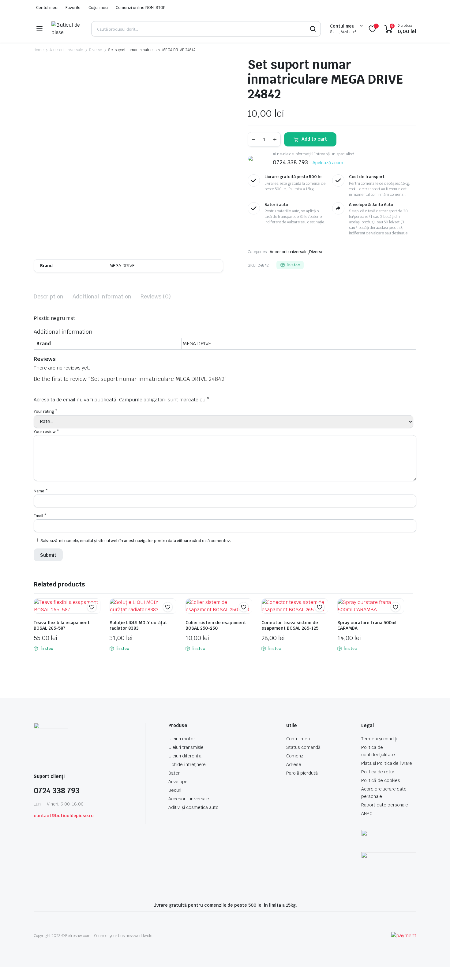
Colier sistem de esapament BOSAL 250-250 (216, 625)
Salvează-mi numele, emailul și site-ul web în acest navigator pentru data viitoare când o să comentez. (135, 540)
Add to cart (314, 139)
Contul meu (47, 7)
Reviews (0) (156, 296)
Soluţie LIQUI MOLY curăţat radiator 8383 (138, 625)
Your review (46, 431)
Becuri (174, 790)
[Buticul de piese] (66, 28)
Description (48, 296)
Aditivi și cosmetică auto (193, 807)
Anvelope (178, 781)
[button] (92, 607)
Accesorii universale (66, 49)
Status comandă (303, 747)
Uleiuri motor (181, 738)
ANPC (366, 813)
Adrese (293, 764)
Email (40, 515)
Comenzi (295, 756)
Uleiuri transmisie (186, 747)
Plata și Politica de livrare (386, 763)
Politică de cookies (380, 780)
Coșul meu (98, 7)
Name (41, 491)
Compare (95, 619)
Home (38, 49)
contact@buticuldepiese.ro (64, 815)
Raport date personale (384, 805)
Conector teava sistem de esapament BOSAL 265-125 (289, 625)
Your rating (46, 411)
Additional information (102, 296)
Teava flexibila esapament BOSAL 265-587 (62, 625)
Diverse (95, 49)
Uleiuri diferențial (185, 756)
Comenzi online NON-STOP (140, 7)
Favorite (73, 7)
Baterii (175, 773)
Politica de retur (377, 772)
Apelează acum (328, 162)
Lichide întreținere (187, 764)
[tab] (48, 296)
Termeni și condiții (379, 738)
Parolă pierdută (302, 773)
